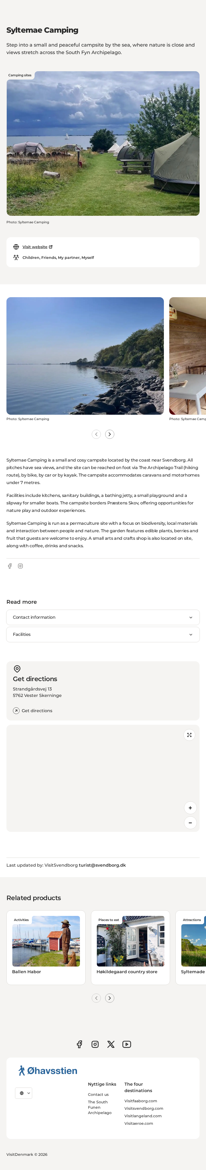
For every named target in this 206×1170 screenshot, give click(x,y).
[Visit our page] (95, 1044)
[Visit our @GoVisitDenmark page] (111, 1044)
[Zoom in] (190, 807)
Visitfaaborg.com (140, 1101)
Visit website (35, 246)
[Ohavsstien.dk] (48, 1070)
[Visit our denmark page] (79, 1044)
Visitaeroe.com (138, 1123)
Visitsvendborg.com (143, 1108)
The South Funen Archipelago (100, 1107)
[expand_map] (189, 735)
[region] (103, 778)
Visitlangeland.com (143, 1116)
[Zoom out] (190, 822)
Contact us (98, 1094)
